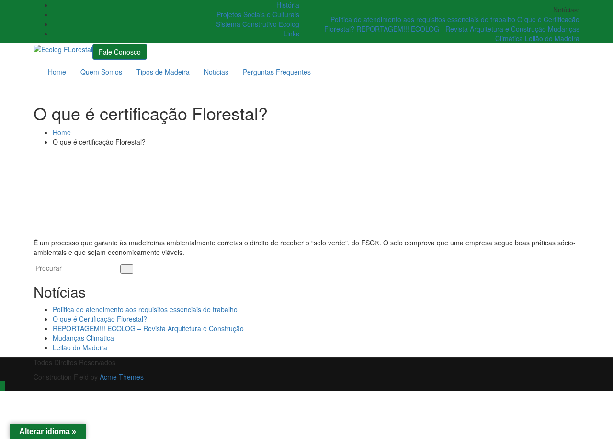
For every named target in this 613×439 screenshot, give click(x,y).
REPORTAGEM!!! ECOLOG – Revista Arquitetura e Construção (148, 328)
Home (57, 72)
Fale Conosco (120, 52)
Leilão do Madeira (552, 38)
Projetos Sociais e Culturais (257, 14)
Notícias (216, 72)
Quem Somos (101, 72)
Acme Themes (122, 376)
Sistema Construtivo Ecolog (257, 24)
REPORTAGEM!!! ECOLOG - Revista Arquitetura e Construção (452, 29)
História (287, 5)
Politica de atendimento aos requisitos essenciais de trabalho (423, 19)
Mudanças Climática (83, 338)
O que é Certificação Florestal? (100, 318)
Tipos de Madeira (163, 72)
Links (291, 33)
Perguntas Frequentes (277, 72)
